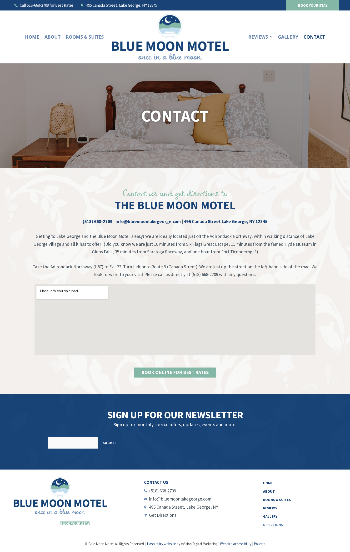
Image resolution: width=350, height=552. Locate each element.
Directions (273, 524)
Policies (259, 544)
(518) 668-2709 (97, 221)
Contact (314, 37)
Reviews (258, 37)
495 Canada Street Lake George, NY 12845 (225, 221)
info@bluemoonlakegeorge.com (148, 221)
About (52, 37)
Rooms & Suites (85, 37)
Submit (109, 443)
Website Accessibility (235, 544)
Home (32, 37)
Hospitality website (161, 544)
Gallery (288, 37)
